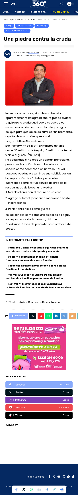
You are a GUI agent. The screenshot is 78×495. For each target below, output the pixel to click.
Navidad (56, 302)
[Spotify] (68, 476)
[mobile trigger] (7, 3)
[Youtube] (39, 407)
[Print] (62, 489)
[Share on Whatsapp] (31, 489)
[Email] (72, 316)
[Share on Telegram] (46, 489)
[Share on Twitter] (24, 489)
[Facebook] (39, 384)
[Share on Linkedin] (39, 489)
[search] (61, 4)
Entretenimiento (17, 31)
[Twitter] (39, 392)
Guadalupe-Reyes (39, 302)
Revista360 (33, 52)
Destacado (24, 26)
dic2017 (41, 26)
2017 (9, 26)
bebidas (22, 302)
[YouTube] (58, 476)
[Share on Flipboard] (41, 316)
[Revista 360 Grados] (39, 4)
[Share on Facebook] (16, 489)
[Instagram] (39, 400)
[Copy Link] (54, 489)
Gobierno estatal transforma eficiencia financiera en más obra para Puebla (32, 258)
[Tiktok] (39, 415)
